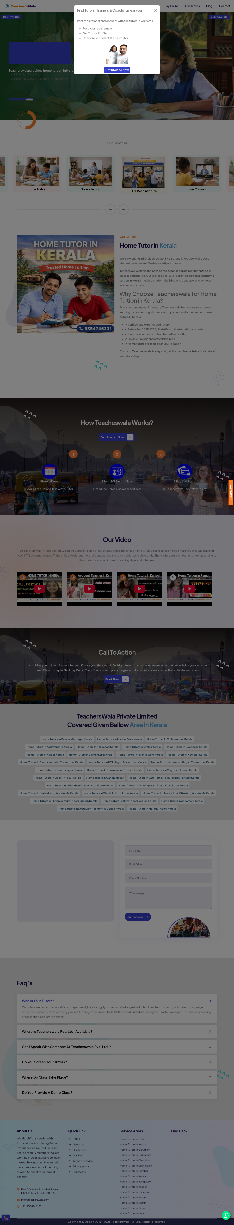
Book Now (231, 492)
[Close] (155, 10)
